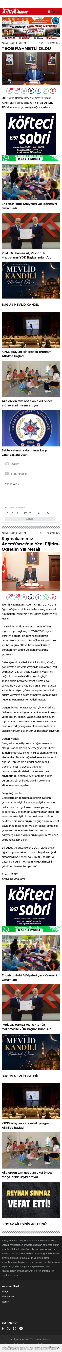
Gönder (30, 519)
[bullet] (30, 513)
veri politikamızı (36, 1349)
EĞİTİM (22, 43)
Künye (5, 1291)
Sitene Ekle (8, 1297)
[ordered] (25, 513)
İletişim (5, 1302)
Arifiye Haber (8, 43)
